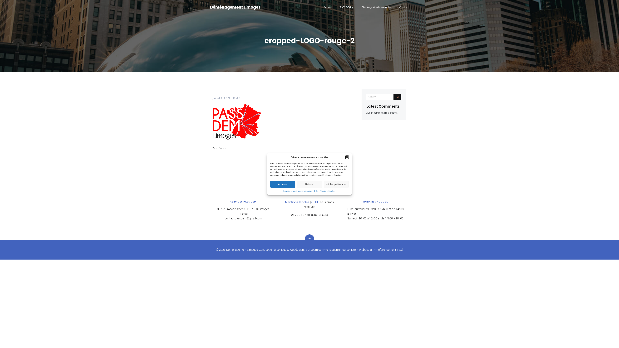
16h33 (236, 98)
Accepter (283, 184)
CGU (314, 202)
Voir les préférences (336, 184)
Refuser (309, 184)
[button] (347, 157)
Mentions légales (327, 191)
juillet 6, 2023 (222, 98)
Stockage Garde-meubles (376, 7)
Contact (404, 7)
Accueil (328, 7)
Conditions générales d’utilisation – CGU (300, 191)
